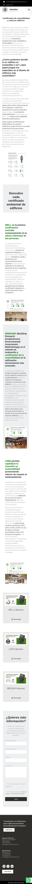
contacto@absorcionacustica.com (16, 1)
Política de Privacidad (18, 793)
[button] (28, 880)
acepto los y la (15, 792)
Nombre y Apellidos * (11, 740)
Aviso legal (10, 882)
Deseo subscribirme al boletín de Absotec (15, 785)
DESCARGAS (7, 871)
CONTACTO (9, 830)
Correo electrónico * (11, 749)
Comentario (8, 765)
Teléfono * (8, 757)
